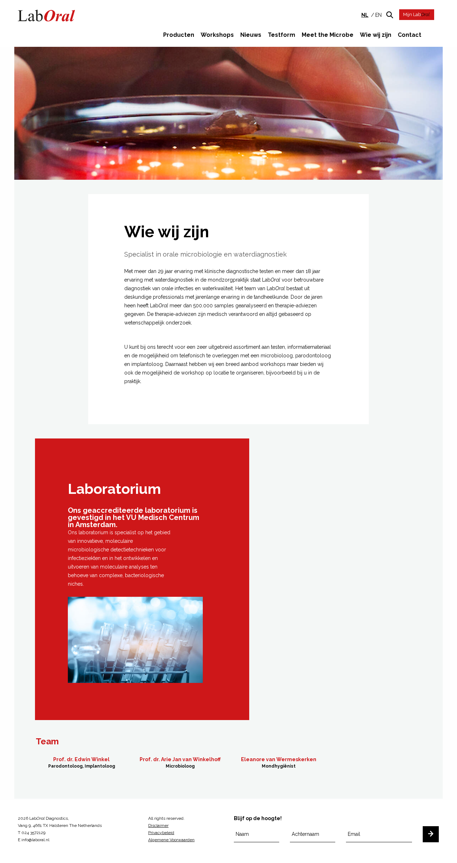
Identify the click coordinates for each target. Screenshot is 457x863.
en (378, 15)
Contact (409, 34)
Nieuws (250, 34)
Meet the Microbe (327, 34)
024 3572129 (33, 832)
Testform (281, 34)
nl (364, 15)
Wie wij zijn (375, 34)
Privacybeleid (161, 832)
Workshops (217, 34)
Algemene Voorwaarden (171, 839)
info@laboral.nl (35, 839)
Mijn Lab (416, 14)
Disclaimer (158, 825)
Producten (178, 34)
